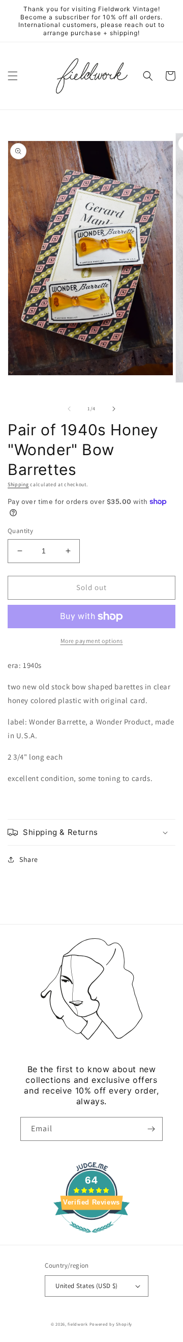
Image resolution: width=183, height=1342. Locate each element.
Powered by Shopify (111, 1324)
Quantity (20, 530)
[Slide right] (114, 409)
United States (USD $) (86, 1285)
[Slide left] (69, 409)
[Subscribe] (151, 1129)
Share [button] (28, 859)
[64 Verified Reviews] (91, 1238)
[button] (13, 76)
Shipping (18, 484)
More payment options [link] (91, 641)
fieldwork (77, 1324)
